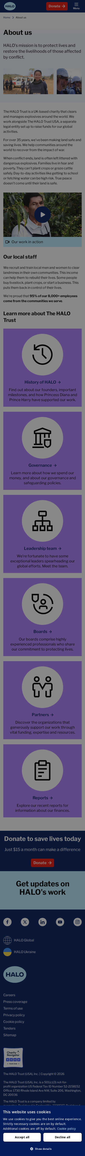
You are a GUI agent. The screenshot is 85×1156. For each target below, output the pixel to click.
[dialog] (42, 1130)
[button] (42, 1148)
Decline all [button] (62, 1137)
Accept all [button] (22, 1137)
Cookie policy (66, 1129)
